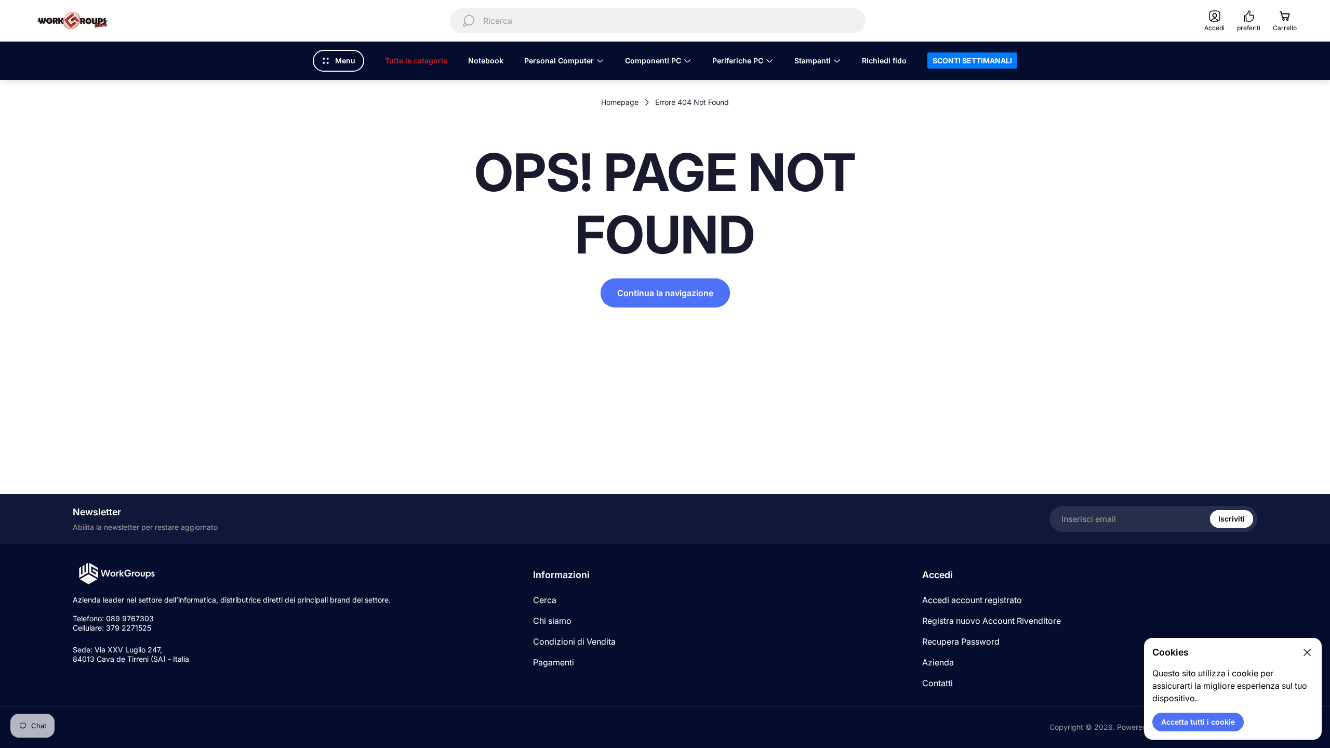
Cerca (544, 600)
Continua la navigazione (665, 293)
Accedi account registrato (972, 600)
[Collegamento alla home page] (117, 573)
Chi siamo (552, 621)
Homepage (620, 102)
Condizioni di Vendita (574, 641)
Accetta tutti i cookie (1198, 721)
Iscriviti (1231, 518)
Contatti (937, 683)
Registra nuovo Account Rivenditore (991, 621)
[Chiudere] (1307, 652)
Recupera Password (961, 641)
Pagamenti (553, 662)
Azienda (938, 662)
